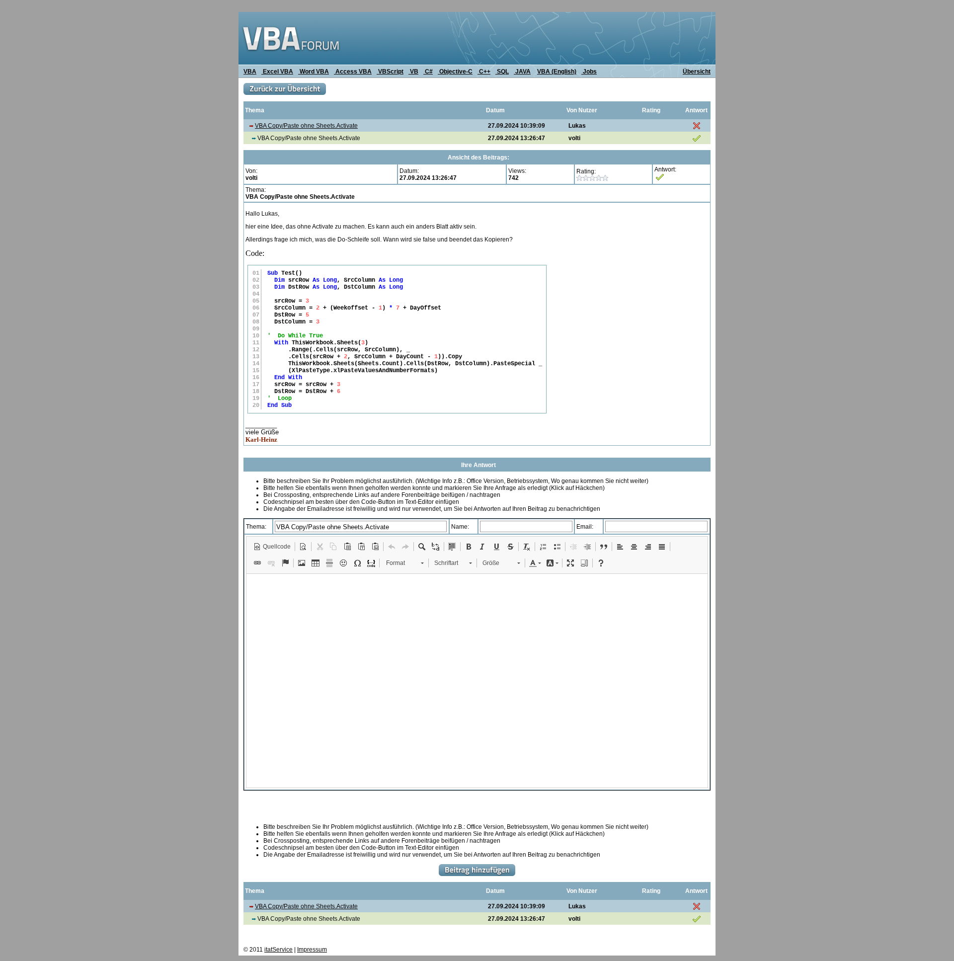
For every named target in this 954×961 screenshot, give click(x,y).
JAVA (522, 71)
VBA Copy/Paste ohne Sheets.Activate (306, 125)
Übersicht (697, 71)
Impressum (312, 949)
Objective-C (455, 71)
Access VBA (353, 71)
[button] (272, 546)
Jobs (589, 71)
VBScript (390, 71)
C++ (483, 71)
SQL (502, 71)
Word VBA (313, 71)
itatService (278, 949)
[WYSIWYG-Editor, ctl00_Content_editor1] (477, 681)
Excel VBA (277, 71)
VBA (249, 71)
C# (428, 71)
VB (413, 71)
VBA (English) (556, 71)
